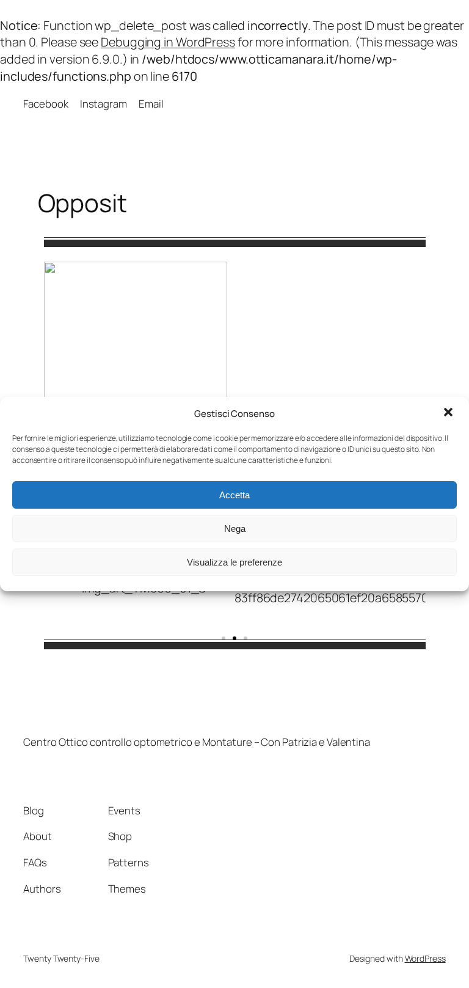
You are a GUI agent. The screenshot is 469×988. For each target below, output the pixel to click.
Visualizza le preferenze (234, 562)
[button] (449, 413)
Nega (234, 528)
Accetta (234, 495)
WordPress (425, 958)
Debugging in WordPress (168, 42)
